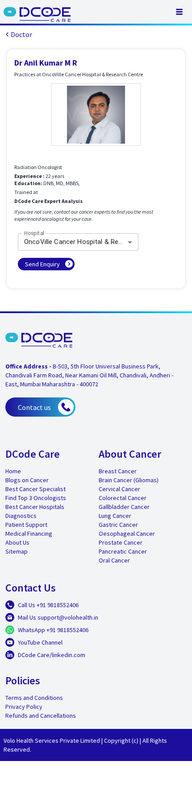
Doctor (21, 34)
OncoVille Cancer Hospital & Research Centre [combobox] (81, 242)
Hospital (34, 233)
